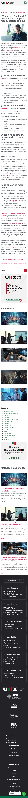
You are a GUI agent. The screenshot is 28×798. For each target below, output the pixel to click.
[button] (25, 2)
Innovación (7, 425)
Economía (7, 415)
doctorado (10, 50)
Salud (5, 431)
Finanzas (6, 423)
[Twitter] (16, 458)
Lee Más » (3, 504)
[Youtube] (19, 458)
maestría (17, 47)
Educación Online (21, 12)
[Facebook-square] (12, 745)
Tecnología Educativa (10, 435)
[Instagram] (14, 458)
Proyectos (7, 429)
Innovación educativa (10, 427)
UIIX (2, 144)
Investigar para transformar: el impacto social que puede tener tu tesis (13, 489)
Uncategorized (8, 439)
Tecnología (7, 433)
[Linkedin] (14, 745)
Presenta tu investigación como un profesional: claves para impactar (11, 523)
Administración (8, 411)
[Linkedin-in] (12, 458)
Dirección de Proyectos (11, 413)
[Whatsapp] (10, 745)
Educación (7, 417)
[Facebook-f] (9, 458)
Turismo (6, 437)
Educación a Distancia (11, 419)
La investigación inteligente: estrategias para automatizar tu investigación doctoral (14, 558)
